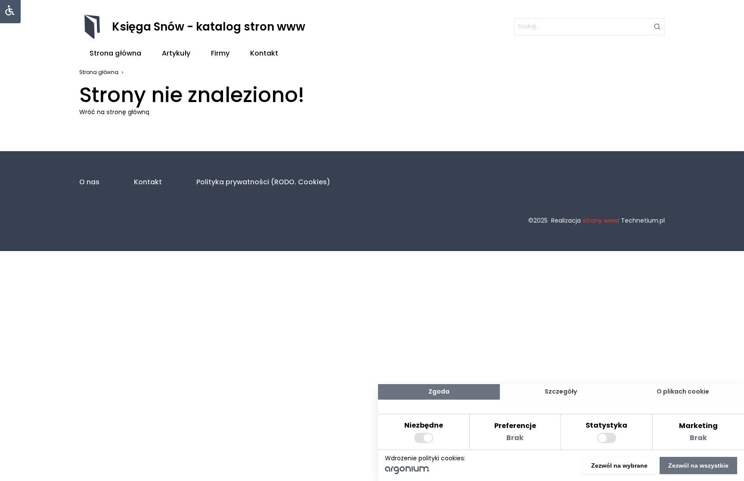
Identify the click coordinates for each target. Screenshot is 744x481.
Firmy (220, 53)
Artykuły (176, 53)
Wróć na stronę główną (114, 112)
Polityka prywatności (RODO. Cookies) (263, 182)
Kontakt (264, 53)
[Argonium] (407, 472)
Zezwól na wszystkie (698, 465)
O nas (89, 182)
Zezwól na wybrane (619, 465)
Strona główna (115, 53)
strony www (600, 220)
